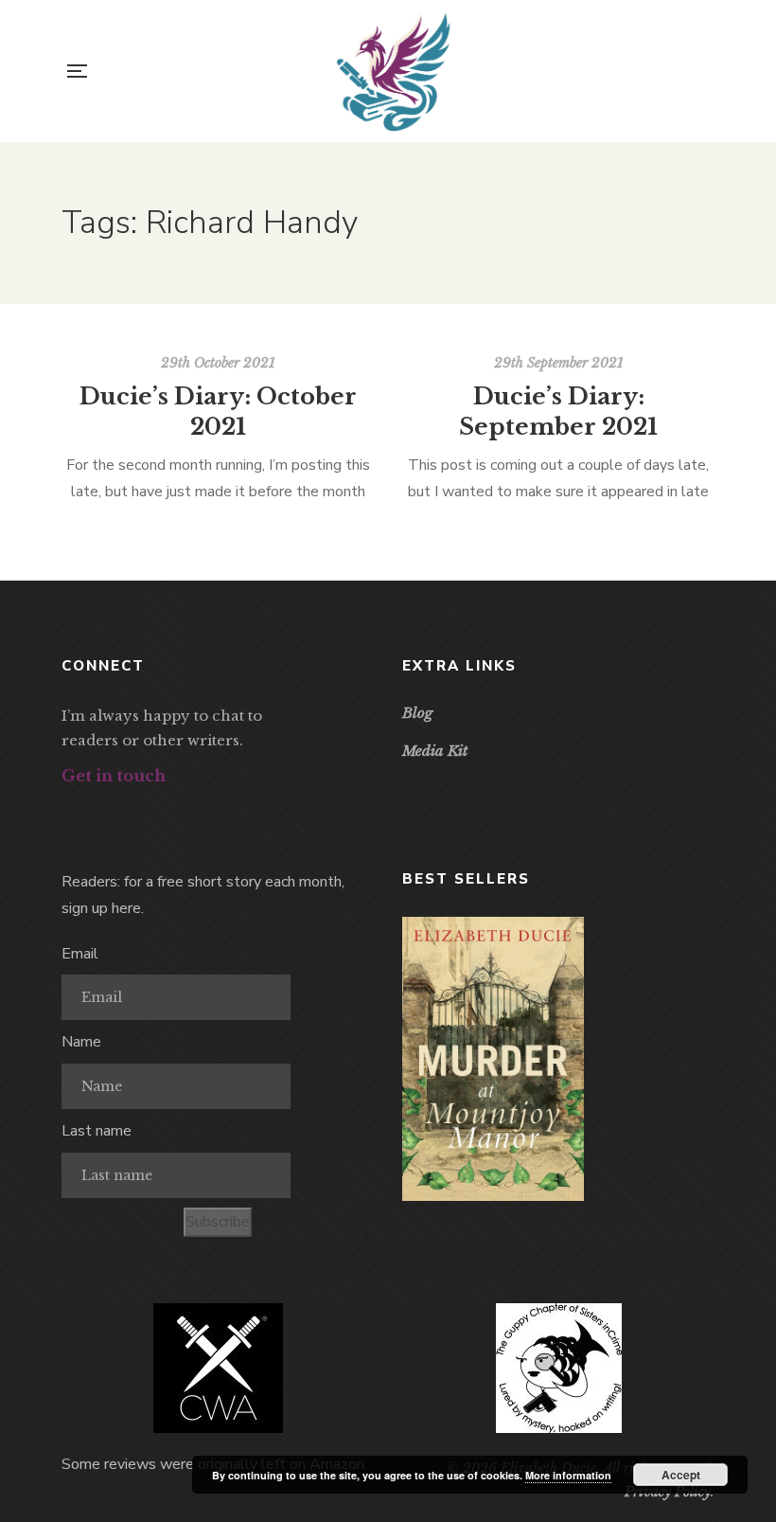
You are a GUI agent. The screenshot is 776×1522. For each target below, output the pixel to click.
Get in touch (114, 775)
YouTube (169, 810)
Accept (680, 1474)
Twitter (101, 810)
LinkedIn (203, 810)
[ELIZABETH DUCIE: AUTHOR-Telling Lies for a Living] (393, 71)
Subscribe (217, 1221)
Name (81, 1041)
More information (568, 1475)
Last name (97, 1130)
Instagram (135, 810)
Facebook (67, 810)
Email (80, 953)
